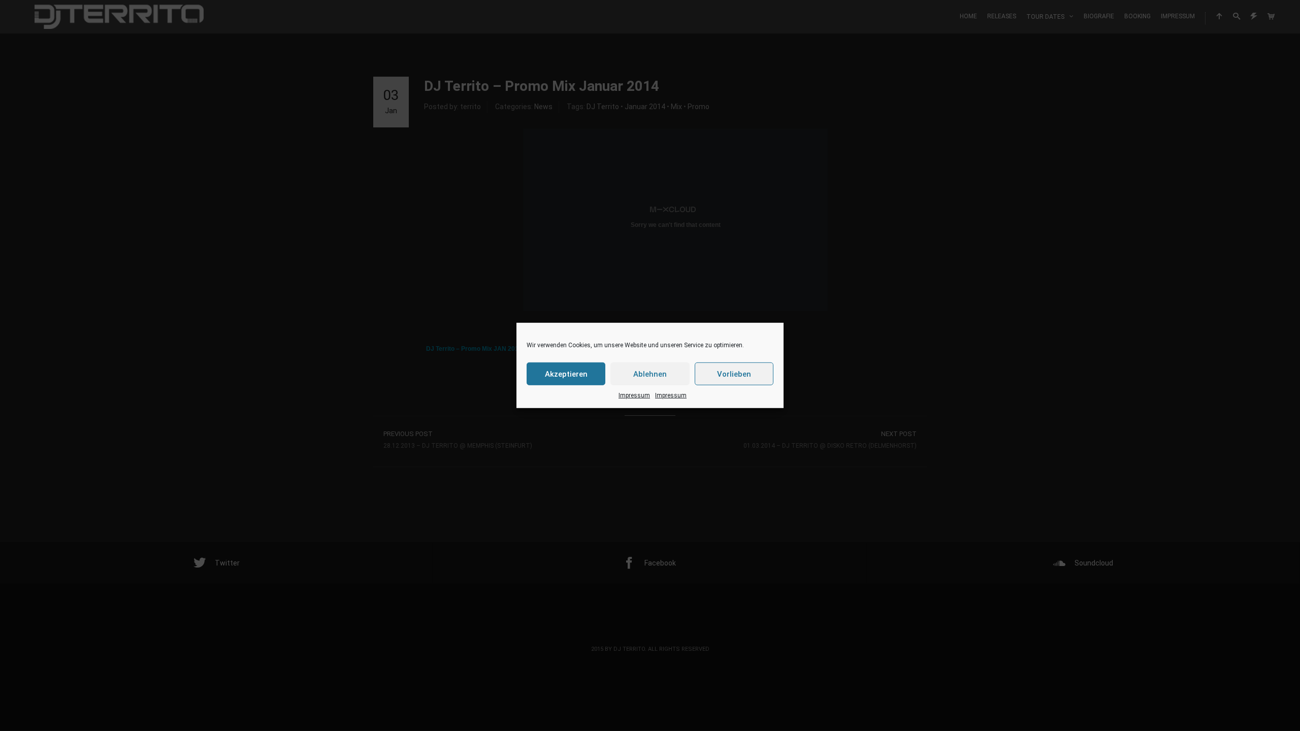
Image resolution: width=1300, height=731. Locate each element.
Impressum (634, 395)
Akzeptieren (566, 373)
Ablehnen (650, 373)
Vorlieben (734, 373)
